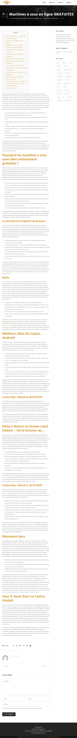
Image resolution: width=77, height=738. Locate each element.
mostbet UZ (59, 93)
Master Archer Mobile (11, 86)
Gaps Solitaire (9, 75)
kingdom (59, 83)
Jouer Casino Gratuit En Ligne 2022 (14, 66)
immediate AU (68, 73)
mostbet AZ (67, 90)
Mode (7, 43)
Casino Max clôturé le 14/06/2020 (14, 77)
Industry (68, 80)
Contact (60, 2)
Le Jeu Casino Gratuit (11, 88)
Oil (63, 97)
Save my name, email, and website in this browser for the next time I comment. (23, 708)
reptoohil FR (55, 18)
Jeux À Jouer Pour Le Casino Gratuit (15, 59)
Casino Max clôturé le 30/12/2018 (14, 54)
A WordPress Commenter (62, 52)
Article (65, 66)
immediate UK (60, 80)
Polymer (69, 97)
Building (59, 69)
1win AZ (64, 63)
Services (68, 2)
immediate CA (60, 76)
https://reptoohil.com (7, 325)
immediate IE (69, 76)
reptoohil (48, 18)
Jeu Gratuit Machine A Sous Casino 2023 (16, 72)
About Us (51, 2)
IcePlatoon (57, 737)
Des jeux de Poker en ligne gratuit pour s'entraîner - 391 (26, 18)
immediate (59, 73)
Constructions (67, 69)
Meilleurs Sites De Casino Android (14, 45)
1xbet (70, 63)
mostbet (59, 90)
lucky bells (39, 441)
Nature (67, 93)
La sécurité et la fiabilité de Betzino (15, 41)
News (58, 97)
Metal (58, 87)
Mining (64, 87)
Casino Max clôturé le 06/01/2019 (14, 47)
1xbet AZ (59, 66)
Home (44, 2)
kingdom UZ (67, 83)
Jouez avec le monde (11, 79)
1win (58, 63)
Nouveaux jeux (9, 57)
